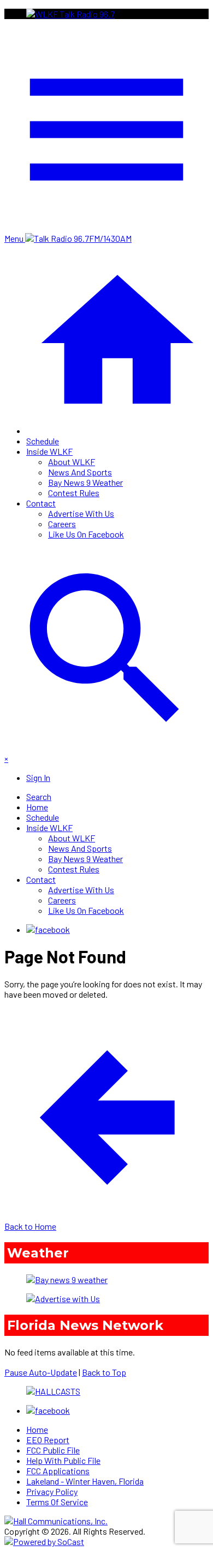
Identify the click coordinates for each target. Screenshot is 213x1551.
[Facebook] (48, 929)
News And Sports (80, 472)
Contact (41, 503)
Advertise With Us (81, 513)
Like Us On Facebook (86, 534)
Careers (62, 523)
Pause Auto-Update (40, 1372)
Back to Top (104, 1372)
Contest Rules (73, 492)
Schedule (42, 441)
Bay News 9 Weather (85, 482)
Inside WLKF (49, 451)
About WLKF (71, 461)
